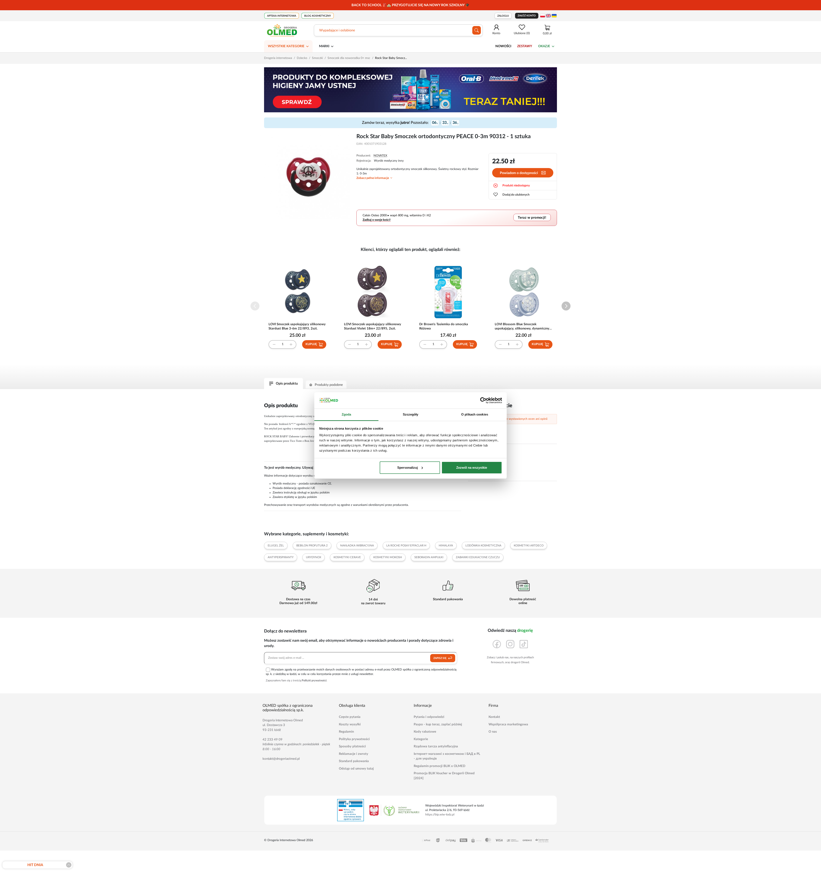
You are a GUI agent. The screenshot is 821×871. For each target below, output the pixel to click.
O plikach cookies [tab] (474, 414)
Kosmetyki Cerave (347, 557)
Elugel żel (276, 545)
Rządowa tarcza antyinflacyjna (436, 746)
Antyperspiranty (281, 557)
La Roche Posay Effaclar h (406, 545)
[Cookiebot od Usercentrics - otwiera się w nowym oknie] (483, 400)
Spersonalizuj (407, 467)
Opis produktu (287, 383)
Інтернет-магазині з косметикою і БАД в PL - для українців (447, 756)
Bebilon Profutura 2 (312, 545)
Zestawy (524, 46)
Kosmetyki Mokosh (387, 557)
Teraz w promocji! (532, 217)
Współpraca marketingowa (508, 724)
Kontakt (494, 717)
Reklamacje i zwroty (353, 753)
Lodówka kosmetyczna (483, 545)
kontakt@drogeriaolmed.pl (281, 758)
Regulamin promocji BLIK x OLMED (439, 766)
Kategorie (421, 739)
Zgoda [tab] (346, 414)
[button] (566, 306)
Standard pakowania (354, 761)
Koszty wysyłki (350, 724)
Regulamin (346, 731)
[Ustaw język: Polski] (542, 16)
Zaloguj (503, 16)
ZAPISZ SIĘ (440, 658)
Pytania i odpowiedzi (429, 717)
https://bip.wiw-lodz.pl (439, 814)
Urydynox (313, 557)
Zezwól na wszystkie (471, 467)
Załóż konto (527, 15)
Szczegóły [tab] (410, 414)
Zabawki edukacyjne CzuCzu (478, 557)
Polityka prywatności (354, 739)
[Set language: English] (548, 16)
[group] (410, 5)
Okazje (544, 46)
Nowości (503, 46)
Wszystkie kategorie (286, 46)
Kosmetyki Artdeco (528, 545)
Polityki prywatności (314, 680)
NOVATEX (380, 155)
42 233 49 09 (272, 739)
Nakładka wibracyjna (357, 545)
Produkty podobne (329, 384)
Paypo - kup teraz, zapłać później (438, 724)
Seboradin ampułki (428, 557)
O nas (493, 731)
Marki (324, 46)
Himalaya (446, 545)
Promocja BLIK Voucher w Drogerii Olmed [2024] (444, 776)
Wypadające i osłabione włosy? (342, 30)
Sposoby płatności (352, 746)
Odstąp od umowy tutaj (356, 768)
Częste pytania (349, 717)
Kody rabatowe (425, 731)
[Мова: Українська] (554, 16)
